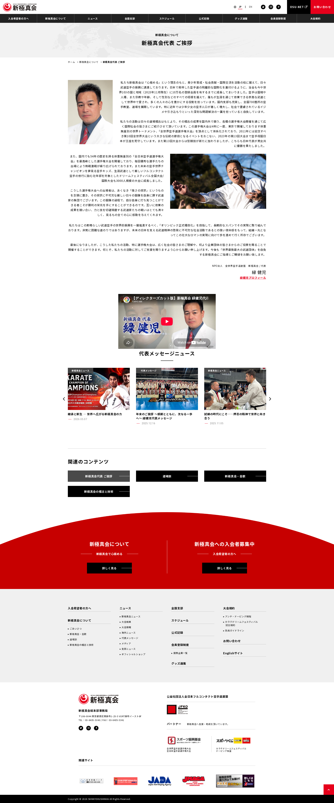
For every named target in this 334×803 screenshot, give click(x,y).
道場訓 (167, 476)
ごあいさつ (76, 628)
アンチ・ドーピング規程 (238, 616)
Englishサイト (233, 653)
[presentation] (64, 398)
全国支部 (130, 18)
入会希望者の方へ (18, 18)
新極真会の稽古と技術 (98, 491)
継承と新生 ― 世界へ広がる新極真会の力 (95, 414)
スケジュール (167, 18)
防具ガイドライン (234, 630)
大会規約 (315, 18)
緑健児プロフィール (253, 278)
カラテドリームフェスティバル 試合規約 (240, 623)
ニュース (93, 18)
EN (250, 6)
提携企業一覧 (180, 653)
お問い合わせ (232, 641)
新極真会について (55, 18)
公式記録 (204, 18)
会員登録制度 (278, 18)
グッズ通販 (241, 18)
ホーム (71, 62)
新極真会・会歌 (235, 476)
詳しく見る (109, 568)
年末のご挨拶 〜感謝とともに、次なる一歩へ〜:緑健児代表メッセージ (164, 416)
